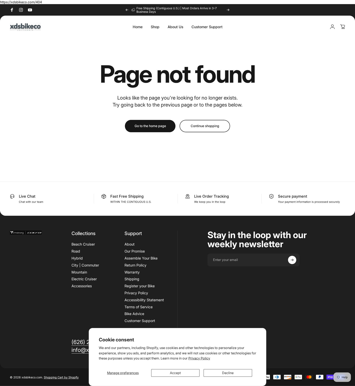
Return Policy (135, 265)
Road (75, 251)
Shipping (131, 279)
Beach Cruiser (83, 244)
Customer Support (139, 321)
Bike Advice (134, 314)
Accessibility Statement (144, 300)
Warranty (132, 272)
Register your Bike (139, 286)
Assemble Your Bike (141, 258)
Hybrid (77, 258)
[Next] (228, 10)
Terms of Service (138, 307)
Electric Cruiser (84, 279)
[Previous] (126, 10)
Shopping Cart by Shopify (61, 377)
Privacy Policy (199, 358)
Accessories (81, 286)
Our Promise (134, 251)
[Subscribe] (292, 260)
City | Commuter (85, 265)
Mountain (79, 272)
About (129, 244)
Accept (175, 373)
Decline (228, 373)
